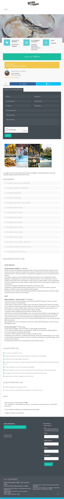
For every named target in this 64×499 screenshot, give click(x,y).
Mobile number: (48, 440)
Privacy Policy (8, 435)
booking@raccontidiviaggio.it (17, 66)
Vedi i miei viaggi (16, 75)
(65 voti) (15, 77)
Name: (46, 447)
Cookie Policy (8, 437)
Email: (46, 433)
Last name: (47, 455)
